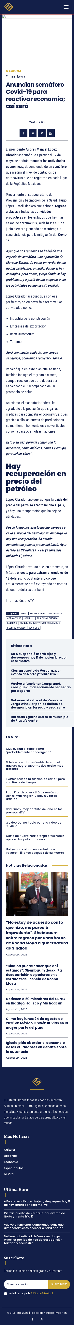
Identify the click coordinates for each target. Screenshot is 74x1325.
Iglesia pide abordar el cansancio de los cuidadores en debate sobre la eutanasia (36, 1047)
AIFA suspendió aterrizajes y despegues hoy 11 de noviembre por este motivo (39, 657)
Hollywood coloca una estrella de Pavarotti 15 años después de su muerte (35, 851)
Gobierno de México (47, 618)
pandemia (12, 623)
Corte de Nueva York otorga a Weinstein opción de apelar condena (35, 837)
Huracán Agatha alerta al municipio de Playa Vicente (39, 719)
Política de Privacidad (42, 1293)
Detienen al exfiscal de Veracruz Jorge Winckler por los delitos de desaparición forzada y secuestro (38, 704)
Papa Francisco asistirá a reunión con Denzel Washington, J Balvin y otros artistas (33, 795)
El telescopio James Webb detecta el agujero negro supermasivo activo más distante (34, 765)
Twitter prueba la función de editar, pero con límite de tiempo (35, 780)
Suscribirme (59, 1284)
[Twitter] (33, 133)
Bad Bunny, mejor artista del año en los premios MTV (34, 810)
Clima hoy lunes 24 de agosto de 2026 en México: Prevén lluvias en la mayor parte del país (37, 1023)
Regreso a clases (16, 628)
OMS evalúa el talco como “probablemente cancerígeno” (28, 750)
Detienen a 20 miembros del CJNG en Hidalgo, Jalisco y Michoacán (35, 1001)
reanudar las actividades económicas (40, 623)
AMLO (24, 614)
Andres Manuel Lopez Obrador (46, 614)
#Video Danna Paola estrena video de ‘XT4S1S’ (33, 824)
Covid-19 (29, 618)
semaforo (34, 628)
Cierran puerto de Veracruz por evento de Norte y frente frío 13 (36, 672)
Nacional (14, 70)
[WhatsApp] (51, 133)
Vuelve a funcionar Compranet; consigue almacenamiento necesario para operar (41, 687)
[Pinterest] (42, 133)
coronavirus (14, 618)
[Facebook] (23, 133)
